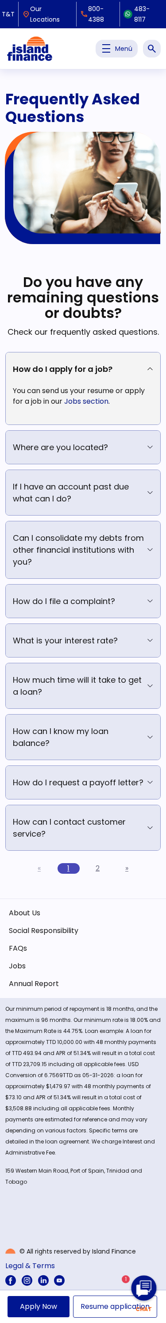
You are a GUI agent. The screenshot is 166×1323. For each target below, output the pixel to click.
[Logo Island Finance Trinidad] (29, 48)
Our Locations (41, 14)
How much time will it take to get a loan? (77, 685)
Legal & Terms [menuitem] (30, 1266)
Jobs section (86, 401)
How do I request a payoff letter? (78, 782)
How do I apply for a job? (62, 369)
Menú (116, 48)
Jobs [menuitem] (17, 966)
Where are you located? (60, 447)
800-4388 (92, 14)
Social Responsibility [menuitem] (43, 930)
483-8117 (142, 14)
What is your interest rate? (65, 640)
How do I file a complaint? (64, 601)
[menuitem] (10, 1280)
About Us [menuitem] (24, 913)
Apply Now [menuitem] (38, 1306)
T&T (8, 14)
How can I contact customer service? (69, 827)
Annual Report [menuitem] (34, 984)
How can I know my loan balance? (60, 737)
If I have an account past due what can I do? (71, 492)
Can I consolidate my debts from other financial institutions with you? (78, 549)
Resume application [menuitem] (115, 1306)
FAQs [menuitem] (18, 948)
